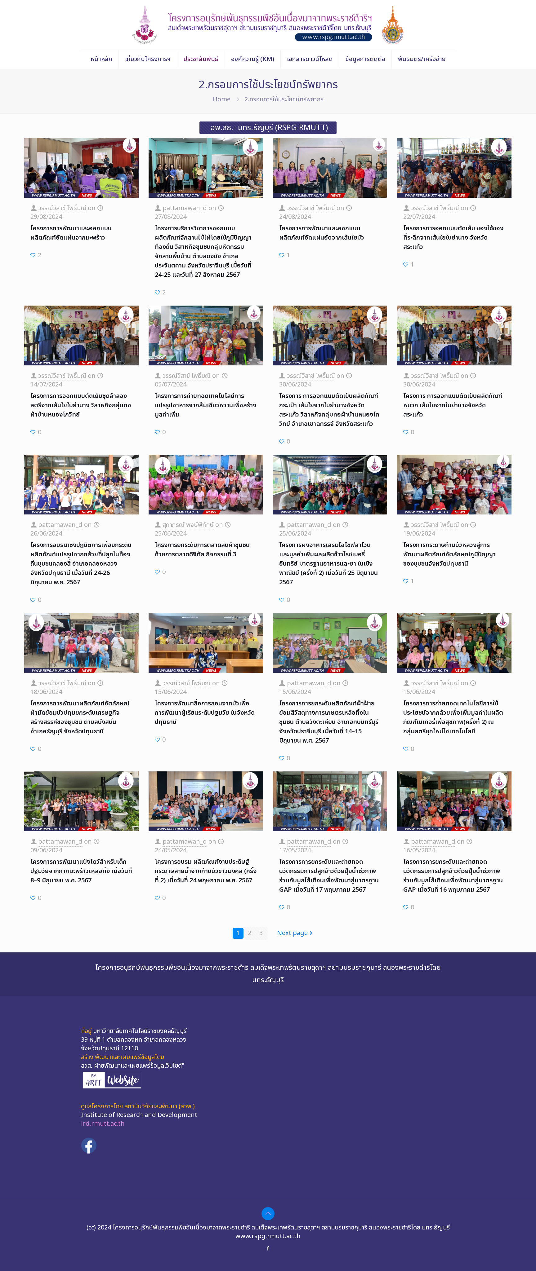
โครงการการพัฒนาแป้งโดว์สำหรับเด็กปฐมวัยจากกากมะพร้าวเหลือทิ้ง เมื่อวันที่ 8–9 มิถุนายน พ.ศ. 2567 (81, 871)
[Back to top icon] (268, 1213)
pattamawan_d (185, 208)
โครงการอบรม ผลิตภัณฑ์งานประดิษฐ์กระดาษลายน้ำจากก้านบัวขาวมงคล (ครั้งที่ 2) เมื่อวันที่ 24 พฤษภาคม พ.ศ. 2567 (206, 871)
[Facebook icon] (268, 1248)
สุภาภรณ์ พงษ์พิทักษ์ (188, 525)
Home (221, 99)
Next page (292, 933)
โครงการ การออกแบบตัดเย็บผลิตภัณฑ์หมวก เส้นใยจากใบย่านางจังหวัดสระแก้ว (452, 405)
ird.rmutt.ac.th (103, 1123)
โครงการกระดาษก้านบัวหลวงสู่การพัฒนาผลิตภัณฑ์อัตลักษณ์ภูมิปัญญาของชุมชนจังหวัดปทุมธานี (449, 554)
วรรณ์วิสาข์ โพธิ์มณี (62, 208)
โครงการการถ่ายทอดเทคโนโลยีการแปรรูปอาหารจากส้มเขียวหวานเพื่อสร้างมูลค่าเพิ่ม (205, 405)
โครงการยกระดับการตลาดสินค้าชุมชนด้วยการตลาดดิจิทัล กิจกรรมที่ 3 (202, 550)
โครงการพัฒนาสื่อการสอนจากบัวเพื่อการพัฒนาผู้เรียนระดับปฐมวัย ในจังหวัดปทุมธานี (205, 713)
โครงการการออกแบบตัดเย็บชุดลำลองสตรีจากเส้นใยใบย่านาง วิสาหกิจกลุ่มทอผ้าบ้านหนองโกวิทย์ (80, 405)
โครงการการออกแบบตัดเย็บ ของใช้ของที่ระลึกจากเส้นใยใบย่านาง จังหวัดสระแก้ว (453, 238)
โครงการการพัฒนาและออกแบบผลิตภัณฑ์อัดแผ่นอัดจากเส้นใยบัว (321, 233)
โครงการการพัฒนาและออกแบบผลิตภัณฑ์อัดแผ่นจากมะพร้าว (71, 233)
